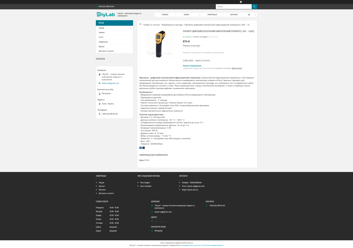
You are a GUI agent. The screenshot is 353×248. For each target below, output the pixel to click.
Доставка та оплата (106, 51)
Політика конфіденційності (213, 245)
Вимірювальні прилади (172, 25)
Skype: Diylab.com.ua (190, 190)
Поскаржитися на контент (191, 245)
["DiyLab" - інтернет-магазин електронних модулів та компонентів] (106, 14)
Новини (102, 32)
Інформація (212, 15)
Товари (186, 15)
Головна (165, 15)
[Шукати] (254, 6)
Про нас (102, 186)
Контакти (234, 15)
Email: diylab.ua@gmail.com (193, 186)
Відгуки (101, 47)
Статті (101, 37)
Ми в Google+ (145, 183)
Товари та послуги (151, 25)
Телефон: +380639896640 (192, 183)
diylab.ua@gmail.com (110, 83)
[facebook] (140, 148)
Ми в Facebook (145, 186)
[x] (143, 148)
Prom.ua (190, 243)
